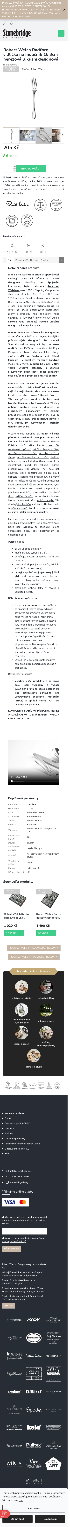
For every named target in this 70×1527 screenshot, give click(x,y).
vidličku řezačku (24, 496)
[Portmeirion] (34, 1337)
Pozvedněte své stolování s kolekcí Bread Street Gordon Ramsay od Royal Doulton (23, 1290)
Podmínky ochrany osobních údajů (22, 1143)
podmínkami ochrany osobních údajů (24, 1240)
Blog (7, 1153)
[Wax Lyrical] (53, 1445)
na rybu (54, 484)
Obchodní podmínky (15, 1138)
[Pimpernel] (14, 1319)
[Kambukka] (34, 1391)
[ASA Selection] (53, 1373)
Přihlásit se (11, 1248)
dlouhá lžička (24, 504)
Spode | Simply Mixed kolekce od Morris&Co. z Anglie (18, 1282)
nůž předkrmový (38, 476)
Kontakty (9, 1128)
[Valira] (14, 1391)
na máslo (20, 480)
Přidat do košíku (29, 168)
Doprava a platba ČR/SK (17, 1123)
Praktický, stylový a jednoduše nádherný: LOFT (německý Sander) (22, 1298)
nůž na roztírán (37, 480)
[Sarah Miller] (14, 1409)
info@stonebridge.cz (20, 1171)
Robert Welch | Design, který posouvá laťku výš (24, 1266)
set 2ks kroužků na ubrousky (41, 461)
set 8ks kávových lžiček (46, 449)
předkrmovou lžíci (18, 469)
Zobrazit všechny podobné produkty (34, 956)
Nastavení (34, 1508)
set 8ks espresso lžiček (22, 453)
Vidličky (31, 804)
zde (21, 1500)
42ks (43, 441)
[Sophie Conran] (14, 1337)
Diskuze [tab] (34, 260)
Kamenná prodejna (14, 1113)
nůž (45, 469)
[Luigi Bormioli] (14, 1373)
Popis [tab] (10, 260)
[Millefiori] (34, 1481)
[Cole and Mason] (53, 1391)
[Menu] (61, 23)
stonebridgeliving (19, 1182)
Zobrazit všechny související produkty (34, 947)
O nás (8, 1118)
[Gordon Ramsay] (14, 1427)
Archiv (8, 1305)
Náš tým (9, 1133)
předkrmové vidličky (19, 492)
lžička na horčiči (19, 508)
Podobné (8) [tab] (21, 260)
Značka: (33, 69)
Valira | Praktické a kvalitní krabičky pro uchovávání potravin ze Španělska (22, 1274)
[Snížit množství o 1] (14, 170)
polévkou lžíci (16, 472)
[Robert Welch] (34, 1355)
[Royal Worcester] (53, 1319)
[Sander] (34, 1319)
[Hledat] (5, 23)
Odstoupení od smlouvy (17, 1148)
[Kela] (34, 1427)
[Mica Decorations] (14, 1463)
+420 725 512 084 (19, 1176)
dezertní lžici (35, 472)
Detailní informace (12, 236)
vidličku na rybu (45, 500)
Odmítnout (17, 1519)
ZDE (26, 718)
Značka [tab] (44, 260)
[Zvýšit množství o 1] (14, 167)
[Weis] (53, 1427)
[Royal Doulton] (53, 1409)
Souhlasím (50, 1519)
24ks (31, 441)
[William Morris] (34, 1373)
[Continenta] (14, 1445)
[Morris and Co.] (53, 1355)
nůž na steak (36, 484)
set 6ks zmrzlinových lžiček (33, 457)
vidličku (36, 469)
